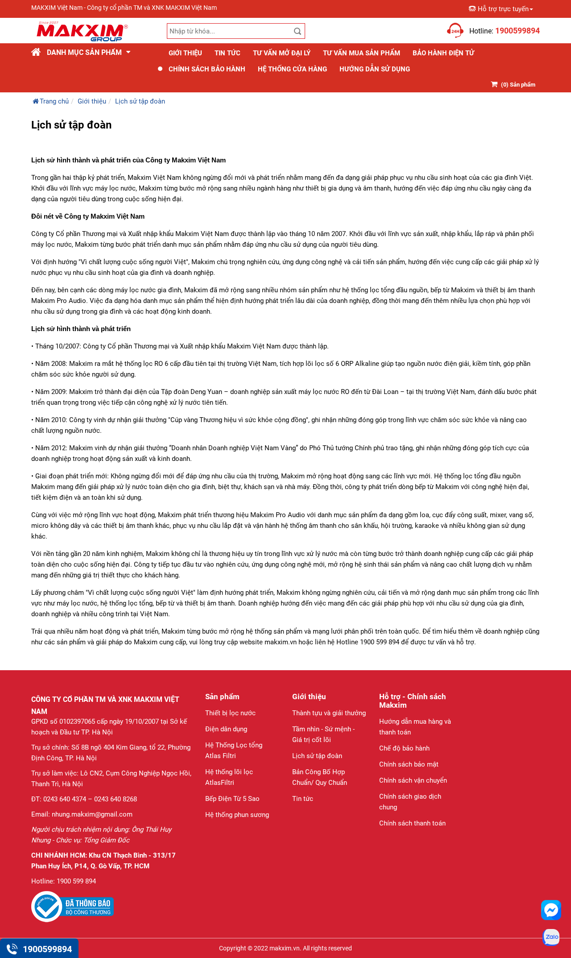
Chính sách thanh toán (412, 823)
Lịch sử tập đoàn (317, 756)
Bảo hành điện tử (443, 53)
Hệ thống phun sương (237, 815)
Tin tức (227, 53)
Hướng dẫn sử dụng (374, 69)
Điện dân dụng (226, 729)
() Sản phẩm (518, 84)
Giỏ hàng (431, 25)
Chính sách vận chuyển (413, 780)
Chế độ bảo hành (404, 748)
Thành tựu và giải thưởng (329, 713)
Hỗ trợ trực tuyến (503, 9)
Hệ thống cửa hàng (292, 69)
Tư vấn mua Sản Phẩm (361, 53)
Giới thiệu (185, 53)
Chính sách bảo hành (207, 69)
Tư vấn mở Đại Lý (281, 53)
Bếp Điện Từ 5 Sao (232, 799)
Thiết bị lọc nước (230, 713)
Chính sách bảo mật (409, 764)
